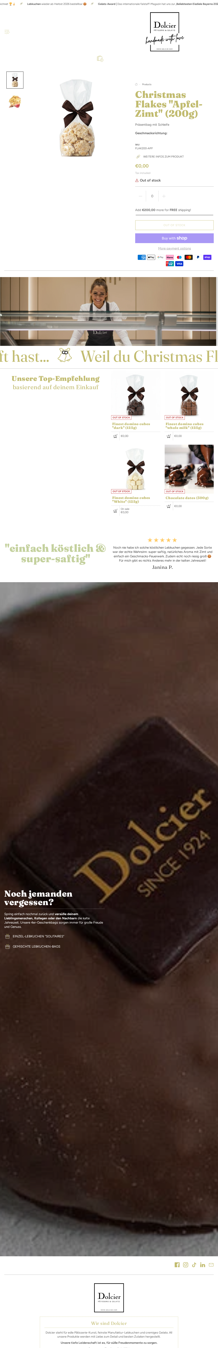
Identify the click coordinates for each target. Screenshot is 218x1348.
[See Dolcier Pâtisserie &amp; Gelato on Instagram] (185, 1265)
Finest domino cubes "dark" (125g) (131, 426)
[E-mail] (211, 1265)
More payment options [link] (174, 248)
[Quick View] (115, 436)
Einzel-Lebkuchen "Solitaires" (38, 936)
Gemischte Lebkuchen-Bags (36, 946)
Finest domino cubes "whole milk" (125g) (185, 426)
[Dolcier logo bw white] (109, 1298)
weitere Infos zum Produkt (163, 156)
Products (146, 84)
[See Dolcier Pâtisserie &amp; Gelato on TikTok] (194, 1265)
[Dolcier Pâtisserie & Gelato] (165, 32)
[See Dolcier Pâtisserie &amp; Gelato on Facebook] (177, 1265)
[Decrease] (140, 196)
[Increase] (164, 196)
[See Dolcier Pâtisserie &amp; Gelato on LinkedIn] (202, 1265)
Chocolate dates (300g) (187, 498)
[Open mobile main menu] (6, 31)
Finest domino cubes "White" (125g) (131, 500)
